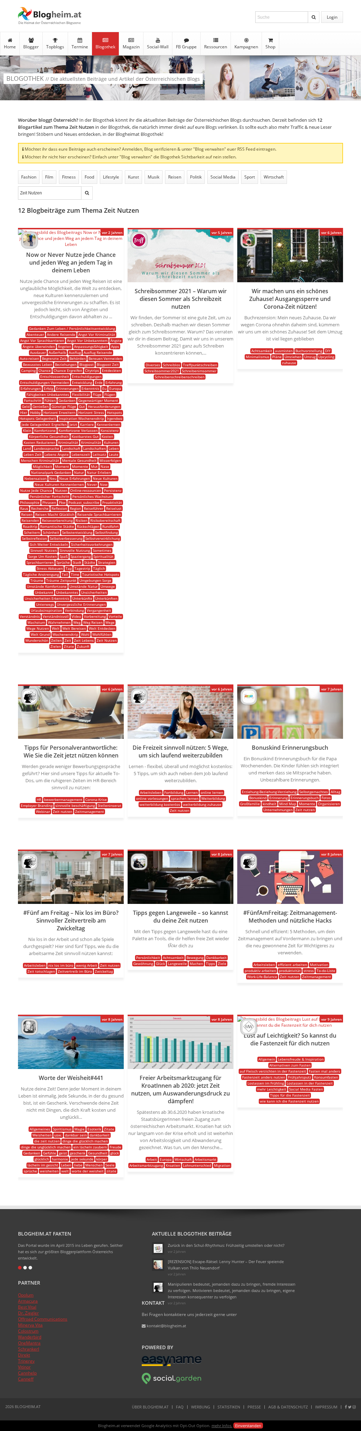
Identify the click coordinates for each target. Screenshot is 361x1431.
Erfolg (48, 388)
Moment (62, 466)
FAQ (180, 1406)
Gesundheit (98, 1153)
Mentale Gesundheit (79, 460)
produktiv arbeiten (260, 970)
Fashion (28, 177)
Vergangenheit (99, 610)
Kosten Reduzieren (39, 442)
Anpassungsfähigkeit (91, 346)
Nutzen (61, 490)
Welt (56, 628)
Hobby (35, 412)
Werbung (200, 1406)
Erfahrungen (30, 388)
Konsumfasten (326, 1077)
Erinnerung (278, 797)
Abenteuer (35, 334)
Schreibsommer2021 (162, 370)
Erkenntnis (90, 388)
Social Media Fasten (306, 1089)
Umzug (310, 356)
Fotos (326, 797)
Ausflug (75, 352)
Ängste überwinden (39, 346)
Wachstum (36, 622)
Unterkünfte (82, 598)
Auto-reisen (29, 358)
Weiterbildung (213, 798)
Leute (113, 454)
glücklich (42, 1159)
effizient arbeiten (292, 964)
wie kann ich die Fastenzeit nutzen (289, 1101)
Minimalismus (257, 356)
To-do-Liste (326, 970)
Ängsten (64, 346)
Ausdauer (38, 352)
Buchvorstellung (308, 350)
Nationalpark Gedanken (51, 472)
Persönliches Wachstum (92, 496)
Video (76, 616)
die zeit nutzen (47, 1141)
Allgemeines (40, 1129)
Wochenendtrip (65, 634)
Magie (79, 1129)
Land (27, 448)
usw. (58, 1135)
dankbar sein (76, 1135)
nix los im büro (60, 965)
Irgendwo (114, 418)
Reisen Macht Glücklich (54, 514)
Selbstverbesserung (66, 538)
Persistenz (113, 490)
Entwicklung (82, 382)
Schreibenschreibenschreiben (179, 376)
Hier (23, 412)
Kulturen (111, 442)
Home (10, 47)
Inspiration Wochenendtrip (81, 418)
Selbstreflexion (34, 538)
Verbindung (74, 610)
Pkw (62, 502)
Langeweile (177, 963)
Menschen (94, 1165)
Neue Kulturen (105, 478)
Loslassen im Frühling (265, 1083)
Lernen (192, 792)
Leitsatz (99, 454)
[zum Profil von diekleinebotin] (158, 1248)
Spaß (64, 556)
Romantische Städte (57, 526)
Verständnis (30, 616)
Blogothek (105, 47)
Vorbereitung (95, 616)
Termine (80, 47)
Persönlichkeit (148, 957)
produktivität (290, 970)
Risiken (81, 520)
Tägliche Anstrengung (41, 574)
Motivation (319, 964)
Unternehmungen (278, 809)
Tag (69, 568)
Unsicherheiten (94, 592)
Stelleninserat (109, 805)
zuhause (289, 362)
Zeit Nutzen (107, 640)
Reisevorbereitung (57, 520)
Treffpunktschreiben (200, 364)
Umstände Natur (83, 586)
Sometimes (102, 550)
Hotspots (114, 412)
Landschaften (94, 448)
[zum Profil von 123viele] (249, 703)
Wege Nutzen (37, 628)
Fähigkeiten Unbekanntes (47, 394)
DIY (328, 350)
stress (309, 970)
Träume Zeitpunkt (61, 580)
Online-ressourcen (85, 490)
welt (65, 1171)
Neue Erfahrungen (74, 478)
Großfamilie (250, 803)
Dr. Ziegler (28, 1313)
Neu (52, 478)
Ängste (116, 340)
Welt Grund (40, 634)
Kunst (133, 177)
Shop (270, 47)
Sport (249, 177)
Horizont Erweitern (59, 412)
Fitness (69, 177)
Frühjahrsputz (299, 1077)
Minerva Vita (30, 1325)
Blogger (31, 47)
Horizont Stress (91, 412)
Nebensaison (35, 478)
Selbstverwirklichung (102, 538)
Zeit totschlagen (41, 971)
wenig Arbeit (86, 965)
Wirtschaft (274, 177)
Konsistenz (109, 430)
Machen (196, 963)
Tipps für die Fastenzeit (290, 1095)
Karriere (87, 424)
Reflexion (59, 508)
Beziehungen (66, 364)
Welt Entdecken (102, 628)
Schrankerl (28, 1349)
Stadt (77, 562)
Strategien (106, 562)
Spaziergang (81, 556)
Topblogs (55, 47)
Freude (115, 1147)
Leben (114, 448)
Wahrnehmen (59, 622)
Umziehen (292, 356)
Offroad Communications (42, 1319)
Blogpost (86, 364)
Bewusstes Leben (37, 364)
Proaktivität (112, 502)
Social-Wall (158, 47)
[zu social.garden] (172, 1383)
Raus (24, 508)
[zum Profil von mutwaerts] (249, 1033)
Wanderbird (29, 1337)
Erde (99, 382)
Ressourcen (215, 47)
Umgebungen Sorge (95, 580)
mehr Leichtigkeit (271, 1089)
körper (101, 1159)
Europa (115, 388)
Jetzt (73, 424)
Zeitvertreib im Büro (75, 971)
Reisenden (30, 520)
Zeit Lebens (84, 640)
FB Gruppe (186, 47)
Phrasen (49, 502)
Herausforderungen (104, 406)
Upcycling (326, 356)
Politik (196, 177)
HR (39, 799)
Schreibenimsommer (199, 370)
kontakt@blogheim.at (166, 1325)
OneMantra (29, 1343)
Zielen (55, 646)
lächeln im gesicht (42, 1165)
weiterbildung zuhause (202, 804)
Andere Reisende (61, 334)
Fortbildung (173, 792)
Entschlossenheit (54, 376)
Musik (153, 177)
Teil (65, 574)
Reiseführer (93, 508)
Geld (26, 406)
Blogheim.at (49, 13)
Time (75, 574)
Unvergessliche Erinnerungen (81, 604)
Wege (110, 622)
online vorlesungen (152, 798)
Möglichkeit (42, 466)
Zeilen (56, 640)
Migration (222, 1165)
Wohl (85, 634)
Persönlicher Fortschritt (49, 496)
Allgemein (266, 1059)
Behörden (77, 358)
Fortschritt (33, 400)
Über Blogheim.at (150, 1406)
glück (114, 1153)
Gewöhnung (143, 963)
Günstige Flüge (63, 406)
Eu (104, 388)
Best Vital (27, 1307)
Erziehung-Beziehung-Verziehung (269, 791)
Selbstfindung (106, 532)
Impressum (326, 1406)
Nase (104, 466)
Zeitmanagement (89, 811)
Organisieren (329, 803)
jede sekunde (82, 1159)
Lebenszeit (81, 454)
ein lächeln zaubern (90, 1147)
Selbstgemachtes (313, 791)
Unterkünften (106, 598)
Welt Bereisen (74, 628)
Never (92, 484)
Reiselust (114, 508)
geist (63, 1153)
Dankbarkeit (216, 957)
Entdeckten (111, 370)
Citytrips (92, 370)
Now (104, 484)
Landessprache (46, 448)
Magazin (131, 47)
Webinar (43, 811)
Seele (110, 1165)
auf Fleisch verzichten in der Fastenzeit (273, 1071)
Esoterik (94, 1129)
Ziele (222, 963)
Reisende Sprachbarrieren (99, 514)
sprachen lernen (184, 798)
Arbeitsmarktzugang (146, 1165)
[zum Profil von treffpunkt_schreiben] (139, 246)
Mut (94, 466)
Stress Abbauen (50, 568)
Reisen (174, 177)
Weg (76, 622)
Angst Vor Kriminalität (96, 334)
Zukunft (83, 646)
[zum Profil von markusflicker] (29, 246)
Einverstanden (248, 1425)
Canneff (25, 1379)
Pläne (277, 356)
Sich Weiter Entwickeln (49, 544)
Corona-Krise (96, 799)
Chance (44, 370)
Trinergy (26, 1361)
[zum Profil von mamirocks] (249, 246)
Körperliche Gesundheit (49, 436)
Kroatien (173, 1165)
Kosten (107, 436)
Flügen (109, 394)
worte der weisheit (88, 1171)
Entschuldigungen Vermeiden (44, 382)
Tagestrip (82, 568)
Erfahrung (113, 382)
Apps (115, 346)
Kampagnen (246, 47)
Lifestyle (111, 177)
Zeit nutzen (62, 811)
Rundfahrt (110, 526)
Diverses (153, 364)
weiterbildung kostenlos (160, 804)
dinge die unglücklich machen (46, 1147)
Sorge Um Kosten (42, 556)
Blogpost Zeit (108, 364)
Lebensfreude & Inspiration (301, 1059)
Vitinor (24, 1367)
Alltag (335, 791)
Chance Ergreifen (68, 370)
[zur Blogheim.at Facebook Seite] (346, 1406)
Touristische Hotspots (100, 574)
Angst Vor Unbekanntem (87, 340)
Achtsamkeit (261, 350)
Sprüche (63, 562)
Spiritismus (62, 1129)
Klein (27, 430)
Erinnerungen (67, 388)
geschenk (77, 1153)
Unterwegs (45, 604)
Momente (80, 466)
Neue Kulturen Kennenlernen (59, 484)
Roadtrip (30, 526)
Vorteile (115, 616)
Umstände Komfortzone (47, 586)
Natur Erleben (99, 472)
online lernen (212, 792)
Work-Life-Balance (262, 976)
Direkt (24, 1355)
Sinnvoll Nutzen (43, 550)
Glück (160, 963)
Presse (254, 1406)
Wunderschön (36, 640)
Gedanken (67, 400)
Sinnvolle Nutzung (75, 550)
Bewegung (194, 957)
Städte (89, 562)
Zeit (68, 640)
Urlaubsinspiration (46, 610)
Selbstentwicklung (77, 532)
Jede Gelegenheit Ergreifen (44, 424)
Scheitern (32, 532)
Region (75, 508)
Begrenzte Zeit (54, 358)
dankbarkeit (100, 1135)
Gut (82, 406)
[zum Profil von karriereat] (29, 703)
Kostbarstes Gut (85, 436)
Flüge (97, 394)
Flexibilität (81, 394)
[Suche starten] (313, 17)
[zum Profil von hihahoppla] (158, 1287)
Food (89, 177)
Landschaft (71, 448)
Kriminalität (91, 442)
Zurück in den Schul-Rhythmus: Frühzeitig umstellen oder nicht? (226, 1245)
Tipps (210, 963)
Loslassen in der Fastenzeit (310, 1083)
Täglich (99, 568)
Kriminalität (68, 442)
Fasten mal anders (324, 1071)
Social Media (222, 177)
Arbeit (152, 1159)
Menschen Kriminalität (40, 460)
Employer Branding (37, 805)
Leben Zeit (33, 454)
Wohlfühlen (101, 634)
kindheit (269, 803)
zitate (111, 1171)
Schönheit (51, 532)
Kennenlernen (108, 424)
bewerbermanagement (63, 799)
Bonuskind (258, 797)
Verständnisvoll (56, 616)
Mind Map (287, 803)
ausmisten (284, 350)
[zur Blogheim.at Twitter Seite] (349, 1406)
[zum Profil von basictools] (139, 868)
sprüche (30, 1171)
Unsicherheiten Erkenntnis (47, 598)
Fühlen (50, 400)
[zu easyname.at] (172, 1364)
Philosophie (29, 502)
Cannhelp (27, 1373)
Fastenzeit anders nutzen (263, 1077)
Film (49, 177)
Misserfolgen (110, 460)
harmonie (60, 1159)
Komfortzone (45, 430)
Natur (79, 472)
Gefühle (49, 1153)
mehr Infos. (222, 1425)
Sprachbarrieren (40, 562)
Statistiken (229, 1406)
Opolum (25, 1295)
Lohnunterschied (197, 1165)
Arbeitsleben (150, 792)
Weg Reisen (93, 622)
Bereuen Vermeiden (105, 358)
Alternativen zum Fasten (290, 1065)
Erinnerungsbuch (304, 797)
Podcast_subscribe (83, 502)
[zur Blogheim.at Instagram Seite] (354, 1406)
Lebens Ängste (56, 454)
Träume (36, 580)
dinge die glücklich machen (85, 1141)
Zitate (69, 646)
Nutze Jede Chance (36, 490)
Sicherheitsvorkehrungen (91, 544)
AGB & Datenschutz (288, 1406)
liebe (78, 1165)
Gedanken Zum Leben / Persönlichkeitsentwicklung (72, 328)
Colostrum (28, 1331)
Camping (28, 370)
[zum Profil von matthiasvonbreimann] (29, 1033)
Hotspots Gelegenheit (37, 418)
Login (332, 17)
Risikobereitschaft (105, 520)
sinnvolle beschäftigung (75, 805)
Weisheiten (41, 1135)
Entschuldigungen (87, 376)
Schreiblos (171, 364)
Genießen (40, 406)
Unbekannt (44, 592)
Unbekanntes (67, 592)
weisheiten (49, 1171)
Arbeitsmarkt (205, 1159)
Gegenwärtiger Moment (98, 400)
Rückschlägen (88, 526)
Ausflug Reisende (98, 352)
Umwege (107, 586)
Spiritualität (103, 556)
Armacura (28, 1301)
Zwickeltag (104, 971)
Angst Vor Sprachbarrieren (42, 340)
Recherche (40, 508)
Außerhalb (57, 352)
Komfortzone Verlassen (78, 430)
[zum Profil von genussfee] (158, 1264)
